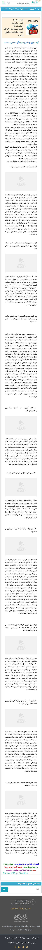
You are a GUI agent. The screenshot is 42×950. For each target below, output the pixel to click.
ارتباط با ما (22, 938)
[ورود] (23, 947)
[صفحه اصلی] (27, 947)
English (11, 942)
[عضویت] (19, 947)
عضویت (7, 938)
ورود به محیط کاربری (28, 942)
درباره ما (14, 938)
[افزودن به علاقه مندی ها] (15, 947)
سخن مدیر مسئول (33, 938)
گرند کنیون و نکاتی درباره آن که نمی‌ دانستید (21, 42)
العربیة (18, 942)
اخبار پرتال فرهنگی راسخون (21, 908)
